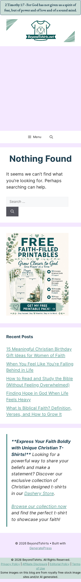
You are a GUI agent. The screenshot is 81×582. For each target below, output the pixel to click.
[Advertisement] (40, 88)
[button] (51, 137)
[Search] (12, 212)
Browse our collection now (38, 506)
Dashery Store (39, 493)
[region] (40, 559)
